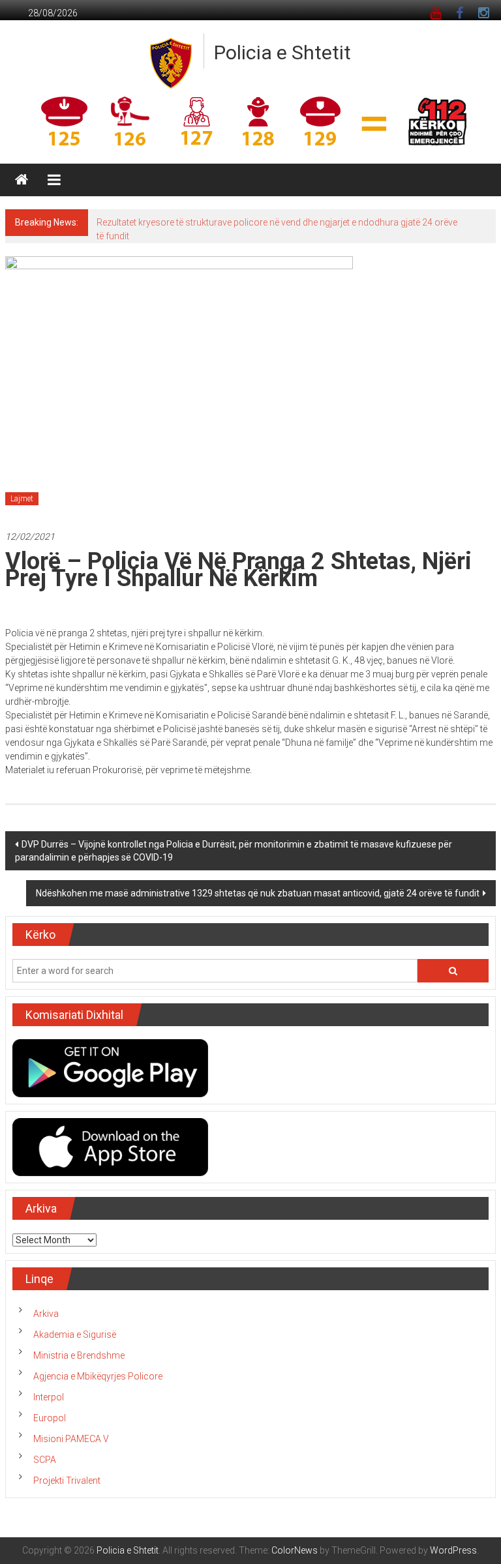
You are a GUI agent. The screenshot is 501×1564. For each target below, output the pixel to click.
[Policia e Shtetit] (21, 180)
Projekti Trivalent (66, 1480)
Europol (49, 1418)
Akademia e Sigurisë (74, 1334)
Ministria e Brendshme (79, 1355)
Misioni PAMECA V (71, 1439)
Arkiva (46, 1313)
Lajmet (21, 498)
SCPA (44, 1459)
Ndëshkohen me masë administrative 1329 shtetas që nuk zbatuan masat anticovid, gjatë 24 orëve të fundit (257, 893)
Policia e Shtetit (282, 52)
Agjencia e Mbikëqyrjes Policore (97, 1376)
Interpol (48, 1397)
